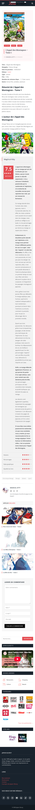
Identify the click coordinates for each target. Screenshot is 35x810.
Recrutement (6, 778)
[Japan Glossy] (17, 3)
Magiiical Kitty (10, 57)
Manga (13, 45)
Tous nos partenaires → (25, 723)
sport (29, 478)
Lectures (7, 45)
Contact (4, 782)
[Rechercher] (32, 3)
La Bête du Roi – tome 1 (10, 572)
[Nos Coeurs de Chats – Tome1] (17, 515)
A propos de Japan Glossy (10, 784)
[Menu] (3, 3)
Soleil (9, 72)
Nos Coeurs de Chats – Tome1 (12, 527)
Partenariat (5, 780)
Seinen (19, 45)
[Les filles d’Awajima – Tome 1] (17, 538)
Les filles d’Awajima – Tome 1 (12, 549)
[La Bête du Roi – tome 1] (17, 561)
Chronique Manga (8, 478)
